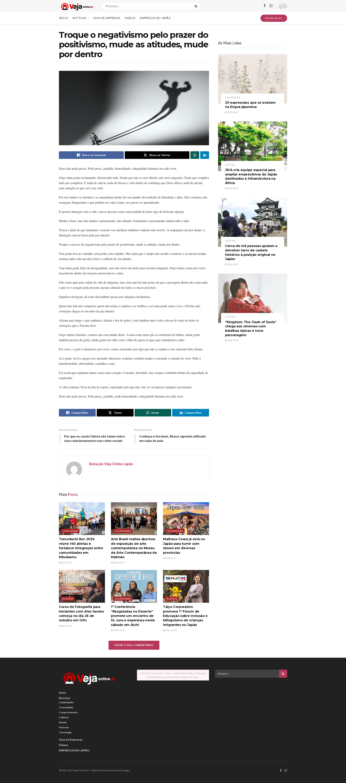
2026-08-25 (232, 264)
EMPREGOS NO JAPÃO (155, 18)
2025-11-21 (170, 558)
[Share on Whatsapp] (194, 155)
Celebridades (122, 531)
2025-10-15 (66, 626)
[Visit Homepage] (76, 6)
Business (67, 598)
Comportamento (68, 712)
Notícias (79, 18)
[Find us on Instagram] (271, 6)
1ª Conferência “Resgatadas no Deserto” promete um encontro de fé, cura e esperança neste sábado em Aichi (133, 616)
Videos (130, 18)
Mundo (63, 722)
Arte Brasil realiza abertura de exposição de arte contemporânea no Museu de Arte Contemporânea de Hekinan (134, 548)
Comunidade (70, 531)
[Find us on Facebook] (265, 6)
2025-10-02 (170, 630)
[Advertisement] (251, 709)
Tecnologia (65, 732)
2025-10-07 (118, 630)
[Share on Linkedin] (204, 155)
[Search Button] (197, 6)
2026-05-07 (118, 562)
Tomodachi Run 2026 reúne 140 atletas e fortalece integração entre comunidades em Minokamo (81, 548)
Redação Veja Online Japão (111, 464)
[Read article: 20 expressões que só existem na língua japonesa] (252, 79)
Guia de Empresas (106, 18)
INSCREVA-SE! (274, 18)
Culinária (64, 717)
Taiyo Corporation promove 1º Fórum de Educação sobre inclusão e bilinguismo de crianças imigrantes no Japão (185, 616)
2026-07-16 (66, 562)
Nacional (63, 727)
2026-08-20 (232, 188)
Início (63, 18)
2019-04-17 (232, 112)
